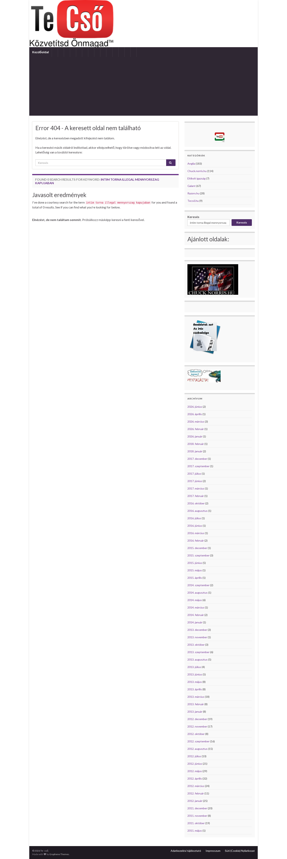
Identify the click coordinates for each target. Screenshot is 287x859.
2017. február (195, 496)
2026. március (195, 421)
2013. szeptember (198, 652)
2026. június (194, 406)
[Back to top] (278, 850)
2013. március (195, 696)
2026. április (194, 414)
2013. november (197, 637)
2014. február (195, 615)
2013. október (196, 644)
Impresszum (213, 850)
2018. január (194, 451)
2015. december (197, 548)
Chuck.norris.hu (197, 171)
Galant (191, 185)
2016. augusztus (197, 510)
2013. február (195, 704)
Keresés (193, 217)
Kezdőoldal (40, 52)
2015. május (194, 570)
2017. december (197, 458)
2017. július (194, 473)
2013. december (197, 629)
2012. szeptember (198, 741)
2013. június (194, 674)
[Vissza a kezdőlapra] (143, 23)
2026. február (195, 429)
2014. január (194, 622)
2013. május (194, 681)
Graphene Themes (59, 854)
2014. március (195, 607)
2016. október (196, 503)
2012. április (194, 778)
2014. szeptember (198, 585)
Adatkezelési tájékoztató (186, 850)
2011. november (197, 815)
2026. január (194, 436)
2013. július (194, 667)
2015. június (194, 562)
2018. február (195, 443)
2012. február (195, 793)
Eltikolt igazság (196, 178)
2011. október (196, 823)
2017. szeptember (198, 466)
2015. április (194, 577)
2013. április (194, 689)
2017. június (194, 481)
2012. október (196, 734)
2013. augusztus (197, 659)
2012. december (197, 719)
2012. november (197, 726)
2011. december (197, 808)
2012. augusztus (197, 748)
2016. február (195, 540)
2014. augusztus (197, 592)
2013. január (194, 711)
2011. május (194, 830)
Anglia (191, 163)
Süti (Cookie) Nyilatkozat (240, 850)
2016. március (195, 533)
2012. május (194, 771)
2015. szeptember (198, 555)
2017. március (195, 488)
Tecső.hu (193, 200)
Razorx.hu (193, 193)
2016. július (194, 518)
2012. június (194, 763)
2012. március (195, 786)
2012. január (194, 800)
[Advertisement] (143, 86)
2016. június (194, 525)
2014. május (194, 600)
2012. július (194, 756)
